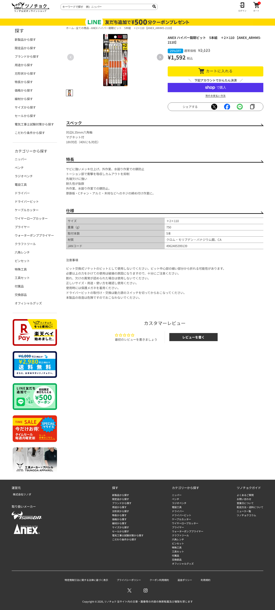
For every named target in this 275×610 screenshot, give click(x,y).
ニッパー (21, 159)
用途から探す (24, 65)
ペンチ (19, 167)
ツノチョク (110, 601)
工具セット (22, 278)
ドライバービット (27, 201)
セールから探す (25, 116)
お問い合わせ (244, 499)
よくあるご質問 (245, 495)
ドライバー (22, 193)
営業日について (245, 503)
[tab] (69, 93)
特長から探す (24, 82)
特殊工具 (21, 269)
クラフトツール (25, 244)
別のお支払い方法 (216, 95)
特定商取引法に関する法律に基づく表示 (86, 580)
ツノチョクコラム (246, 515)
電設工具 (21, 184)
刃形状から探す (25, 73)
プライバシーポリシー (129, 580)
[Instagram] (146, 590)
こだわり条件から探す (30, 133)
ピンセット (22, 261)
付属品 (19, 286)
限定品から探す (25, 48)
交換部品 (21, 294)
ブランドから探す (27, 56)
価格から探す (24, 90)
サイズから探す (25, 107)
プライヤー (22, 227)
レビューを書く (193, 337)
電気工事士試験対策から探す (34, 124)
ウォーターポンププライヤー (34, 235)
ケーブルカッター (27, 210)
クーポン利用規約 (159, 580)
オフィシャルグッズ (28, 303)
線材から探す (24, 99)
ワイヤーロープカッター (31, 218)
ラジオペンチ (24, 176)
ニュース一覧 (244, 511)
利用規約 (205, 580)
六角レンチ (22, 252)
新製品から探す (25, 39)
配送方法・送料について (250, 507)
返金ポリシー (185, 580)
